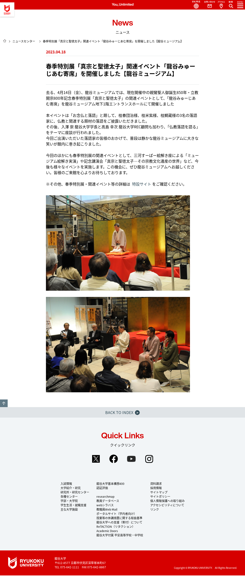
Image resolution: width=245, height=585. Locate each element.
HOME (4, 40)
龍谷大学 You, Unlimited (7, 9)
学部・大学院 (69, 501)
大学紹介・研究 (71, 488)
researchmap (105, 496)
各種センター (69, 496)
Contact (207, 5)
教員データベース (107, 501)
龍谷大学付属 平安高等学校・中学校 (119, 535)
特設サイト (141, 184)
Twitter (96, 459)
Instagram (149, 459)
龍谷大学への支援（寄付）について (119, 522)
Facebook (113, 459)
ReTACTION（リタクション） (115, 526)
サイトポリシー (160, 496)
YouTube (131, 459)
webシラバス (105, 505)
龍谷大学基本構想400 (110, 483)
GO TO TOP (4, 403)
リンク (154, 509)
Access (221, 5)
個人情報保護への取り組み (167, 501)
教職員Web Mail (106, 509)
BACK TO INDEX (121, 412)
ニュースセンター (23, 41)
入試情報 (66, 483)
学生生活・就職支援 (73, 505)
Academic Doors (107, 531)
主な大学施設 (69, 509)
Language (194, 5)
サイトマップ (158, 492)
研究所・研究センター (75, 492)
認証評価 (102, 488)
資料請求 (156, 483)
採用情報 (156, 488)
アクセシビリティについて (167, 505)
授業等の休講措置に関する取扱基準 (119, 518)
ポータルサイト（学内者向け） (116, 514)
